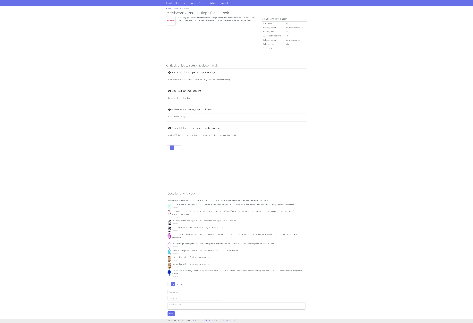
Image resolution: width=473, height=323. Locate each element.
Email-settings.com (176, 3)
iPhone (201, 3)
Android (224, 3)
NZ (223, 320)
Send (171, 314)
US (198, 320)
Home (192, 3)
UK (202, 320)
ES (231, 320)
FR (227, 320)
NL (194, 320)
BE (206, 320)
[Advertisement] (212, 44)
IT (235, 320)
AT (214, 320)
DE (210, 320)
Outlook (212, 3)
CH (219, 320)
